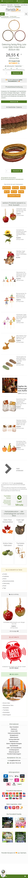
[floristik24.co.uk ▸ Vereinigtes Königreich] (7, 796)
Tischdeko (6, 710)
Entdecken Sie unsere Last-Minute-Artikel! (14, 667)
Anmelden (18, 6)
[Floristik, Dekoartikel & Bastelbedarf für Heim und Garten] (14, 10)
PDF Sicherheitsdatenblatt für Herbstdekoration (12, 179)
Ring (23, 188)
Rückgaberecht (14, 735)
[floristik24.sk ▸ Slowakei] (14, 798)
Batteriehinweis (14, 741)
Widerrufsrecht (14, 737)
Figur (4, 588)
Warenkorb (10, 6)
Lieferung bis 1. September (20, 1)
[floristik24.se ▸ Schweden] (10, 798)
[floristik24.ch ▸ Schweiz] (10, 794)
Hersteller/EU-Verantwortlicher (9, 177)
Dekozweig (6, 583)
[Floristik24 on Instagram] (10, 808)
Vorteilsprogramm (14, 750)
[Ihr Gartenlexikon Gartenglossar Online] (20, 837)
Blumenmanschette (8, 581)
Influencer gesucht (14, 752)
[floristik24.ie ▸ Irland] (10, 796)
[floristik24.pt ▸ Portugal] (20, 794)
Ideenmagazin (7, 714)
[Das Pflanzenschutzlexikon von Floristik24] (7, 837)
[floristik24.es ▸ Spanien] (17, 794)
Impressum (14, 729)
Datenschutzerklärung (14, 733)
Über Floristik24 (14, 727)
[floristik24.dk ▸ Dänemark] (14, 794)
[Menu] (2, 14)
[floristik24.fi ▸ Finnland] (24, 794)
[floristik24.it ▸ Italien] (14, 796)
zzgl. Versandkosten (18, 483)
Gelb (21, 191)
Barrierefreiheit (14, 745)
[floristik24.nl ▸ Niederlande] (24, 796)
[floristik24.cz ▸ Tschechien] (17, 798)
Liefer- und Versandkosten (14, 747)
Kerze (4, 578)
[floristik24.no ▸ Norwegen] (20, 796)
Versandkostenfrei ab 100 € (8, 1)
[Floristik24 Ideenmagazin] (21, 808)
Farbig (16, 188)
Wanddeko (6, 707)
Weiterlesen (13, 101)
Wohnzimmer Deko (8, 705)
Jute (7, 191)
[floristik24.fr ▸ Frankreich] (3, 796)
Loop (14, 191)
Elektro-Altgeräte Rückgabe (14, 743)
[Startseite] (0, 16)
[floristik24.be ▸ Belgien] (7, 794)
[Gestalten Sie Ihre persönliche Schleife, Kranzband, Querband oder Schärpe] (7, 822)
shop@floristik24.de (14, 760)
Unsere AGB (14, 731)
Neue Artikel (15, 594)
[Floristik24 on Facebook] (6, 808)
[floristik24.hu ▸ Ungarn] (20, 798)
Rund (4, 585)
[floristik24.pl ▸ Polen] (7, 798)
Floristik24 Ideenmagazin (14, 754)
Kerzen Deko (6, 703)
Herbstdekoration (5, 16)
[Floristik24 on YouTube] (18, 808)
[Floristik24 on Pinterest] (14, 808)
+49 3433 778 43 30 (15, 763)
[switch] (3, 876)
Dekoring (7, 188)
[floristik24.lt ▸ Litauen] (17, 796)
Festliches (6, 576)
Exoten (5, 574)
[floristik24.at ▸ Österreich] (3, 794)
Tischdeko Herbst (13, 16)
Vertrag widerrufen (14, 739)
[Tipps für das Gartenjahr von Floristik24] (20, 822)
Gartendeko (6, 712)
